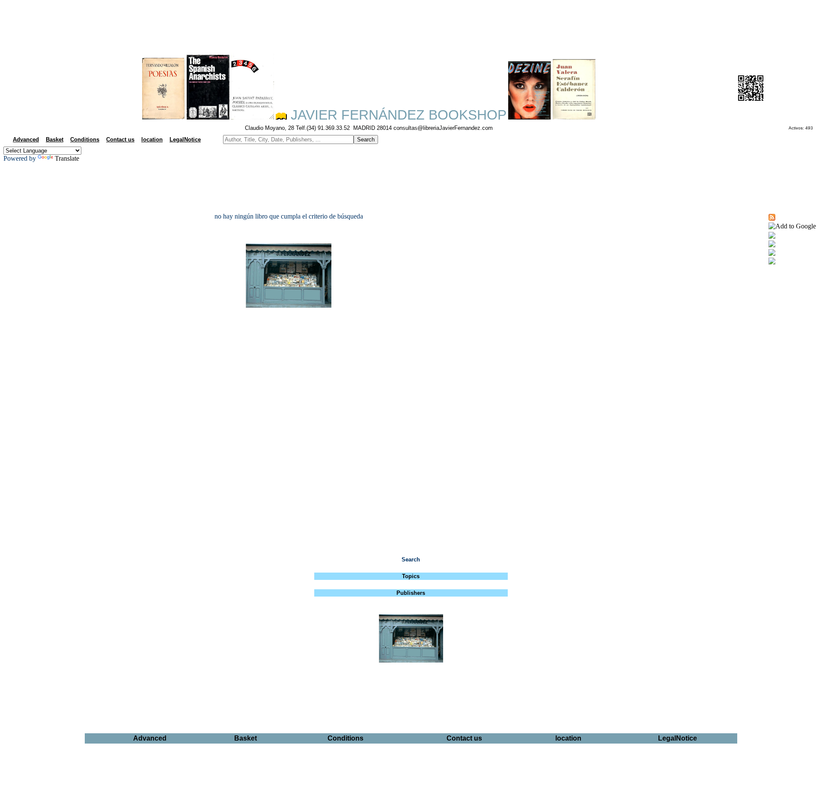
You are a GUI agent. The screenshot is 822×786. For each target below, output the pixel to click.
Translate (67, 158)
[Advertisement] (411, 24)
